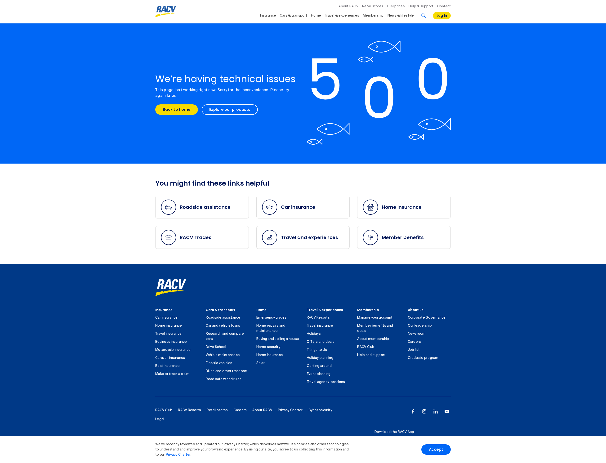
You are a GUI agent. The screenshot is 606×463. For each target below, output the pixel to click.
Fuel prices (396, 6)
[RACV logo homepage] (165, 12)
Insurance (268, 15)
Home (316, 15)
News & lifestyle (401, 15)
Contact (444, 6)
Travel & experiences (342, 15)
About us (415, 309)
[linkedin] (435, 411)
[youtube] (447, 411)
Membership (373, 15)
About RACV (348, 6)
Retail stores (372, 6)
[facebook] (413, 411)
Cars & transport (293, 15)
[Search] (423, 15)
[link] (170, 287)
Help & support (421, 6)
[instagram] (424, 411)
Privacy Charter (178, 454)
